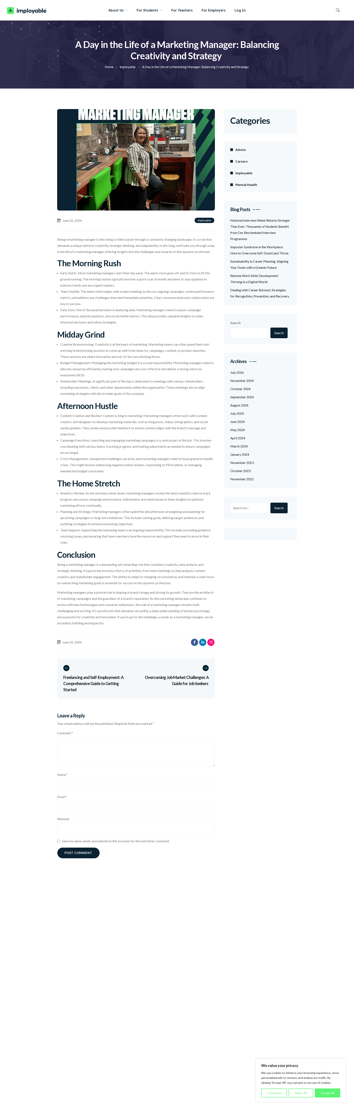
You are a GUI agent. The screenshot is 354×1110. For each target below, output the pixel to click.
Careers (241, 161)
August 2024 (239, 405)
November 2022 (242, 479)
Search (235, 323)
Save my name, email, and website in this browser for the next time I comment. (116, 841)
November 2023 (242, 462)
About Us (116, 10)
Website (63, 819)
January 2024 (239, 454)
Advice (240, 149)
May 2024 (237, 430)
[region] (301, 1080)
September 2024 (242, 397)
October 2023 (240, 471)
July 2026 (237, 372)
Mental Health (246, 185)
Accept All (327, 1093)
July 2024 (237, 413)
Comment (65, 733)
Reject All (301, 1093)
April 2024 (237, 438)
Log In (240, 10)
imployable (204, 220)
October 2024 (240, 389)
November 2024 (242, 381)
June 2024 (237, 422)
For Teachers (182, 10)
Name (62, 774)
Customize (274, 1093)
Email (62, 797)
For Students (147, 10)
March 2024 (239, 446)
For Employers (214, 10)
